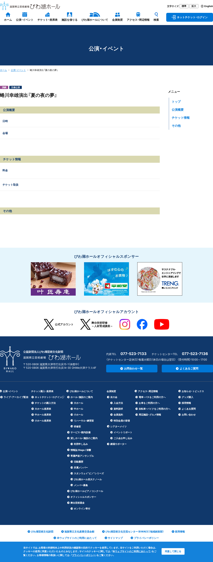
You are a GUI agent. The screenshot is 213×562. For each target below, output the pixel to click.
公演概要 (178, 109)
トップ (176, 101)
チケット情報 (181, 117)
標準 (184, 6)
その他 (176, 125)
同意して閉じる (173, 551)
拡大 (194, 6)
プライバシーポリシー (83, 555)
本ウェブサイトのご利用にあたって (131, 551)
